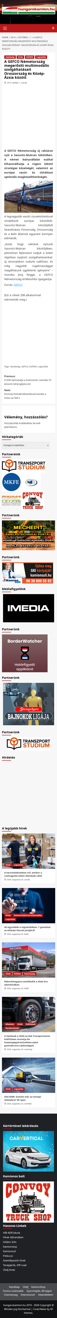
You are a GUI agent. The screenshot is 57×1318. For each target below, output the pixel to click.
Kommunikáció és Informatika (27, 915)
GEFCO (18, 285)
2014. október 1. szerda (17, 82)
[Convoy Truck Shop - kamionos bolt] (32, 500)
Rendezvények (12, 1028)
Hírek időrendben (13, 1237)
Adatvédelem (45, 1294)
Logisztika (41, 57)
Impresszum (28, 1294)
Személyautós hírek (14, 1260)
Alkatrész (10, 1024)
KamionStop (38, 1287)
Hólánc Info (9, 1242)
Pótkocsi (8, 1256)
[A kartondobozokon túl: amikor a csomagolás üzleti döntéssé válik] (28, 851)
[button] (5, 28)
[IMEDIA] (28, 608)
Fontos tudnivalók (13, 1291)
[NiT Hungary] (31, 481)
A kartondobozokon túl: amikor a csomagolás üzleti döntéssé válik (23, 874)
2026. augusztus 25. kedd (17, 934)
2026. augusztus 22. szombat (19, 1103)
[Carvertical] (28, 1151)
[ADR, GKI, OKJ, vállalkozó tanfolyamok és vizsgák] (23, 465)
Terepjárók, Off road (14, 1265)
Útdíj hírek (9, 1270)
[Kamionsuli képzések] (27, 572)
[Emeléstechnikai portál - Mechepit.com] (28, 535)
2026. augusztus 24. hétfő (18, 988)
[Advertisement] (28, 117)
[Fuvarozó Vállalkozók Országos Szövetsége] (11, 500)
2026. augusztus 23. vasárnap (19, 1049)
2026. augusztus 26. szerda (18, 879)
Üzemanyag (29, 973)
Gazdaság (10, 57)
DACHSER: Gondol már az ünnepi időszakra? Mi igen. (22, 1098)
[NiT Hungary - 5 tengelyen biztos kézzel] (28, 703)
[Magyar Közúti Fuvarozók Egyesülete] (11, 481)
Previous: (28, 380)
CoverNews (39, 1309)
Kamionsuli (9, 1251)
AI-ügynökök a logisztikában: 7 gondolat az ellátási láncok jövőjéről (27, 929)
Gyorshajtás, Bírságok (39, 1291)
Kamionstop (10, 1246)
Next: (25, 394)
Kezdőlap (14, 1287)
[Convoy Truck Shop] (28, 1201)
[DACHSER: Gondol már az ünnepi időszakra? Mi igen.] (28, 1075)
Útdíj (25, 1287)
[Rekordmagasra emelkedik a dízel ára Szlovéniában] (28, 960)
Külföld (29, 57)
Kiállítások (30, 1024)
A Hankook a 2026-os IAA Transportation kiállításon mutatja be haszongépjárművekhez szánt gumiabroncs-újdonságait (27, 1040)
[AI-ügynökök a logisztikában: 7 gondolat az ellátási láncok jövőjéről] (28, 905)
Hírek (20, 57)
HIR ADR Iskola (11, 1232)
